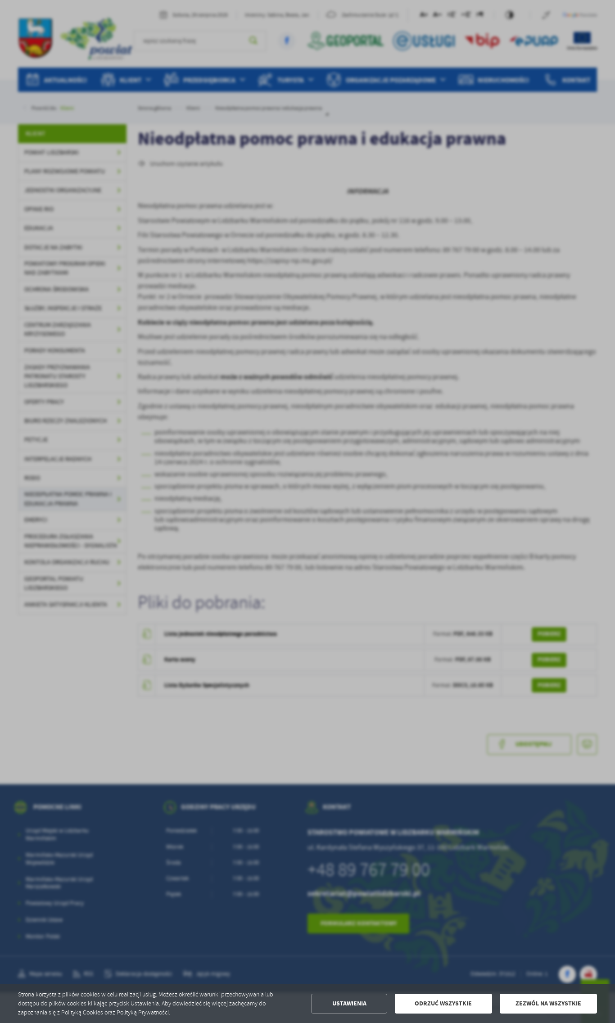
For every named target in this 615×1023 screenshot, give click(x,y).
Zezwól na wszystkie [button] (548, 1003)
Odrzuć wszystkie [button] (443, 1003)
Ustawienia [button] (349, 1003)
